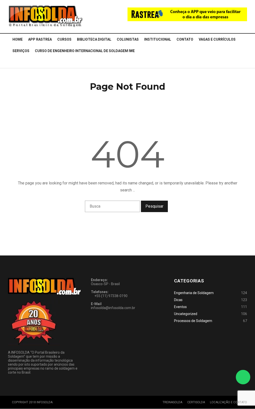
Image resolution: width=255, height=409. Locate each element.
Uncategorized (185, 314)
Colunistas (128, 39)
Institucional (157, 39)
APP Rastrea (40, 39)
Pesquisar (154, 206)
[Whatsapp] (243, 377)
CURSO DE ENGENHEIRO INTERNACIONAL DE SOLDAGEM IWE (85, 51)
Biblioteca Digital (94, 39)
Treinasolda (172, 402)
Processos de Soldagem (193, 321)
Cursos (64, 39)
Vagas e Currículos (217, 39)
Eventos (180, 307)
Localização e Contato (228, 402)
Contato (185, 39)
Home (17, 39)
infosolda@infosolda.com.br (113, 308)
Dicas (178, 300)
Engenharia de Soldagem (194, 293)
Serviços (20, 51)
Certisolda (196, 402)
